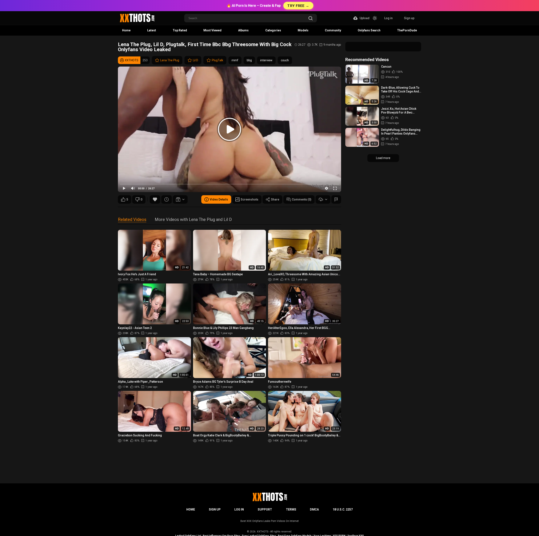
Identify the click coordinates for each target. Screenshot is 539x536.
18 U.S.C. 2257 (343, 509)
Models (303, 30)
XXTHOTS (262, 531)
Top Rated (180, 30)
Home (126, 30)
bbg (249, 60)
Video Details (219, 199)
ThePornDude (407, 30)
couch (285, 60)
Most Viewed (212, 30)
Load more (383, 158)
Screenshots (249, 199)
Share (275, 199)
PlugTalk (217, 60)
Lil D (195, 60)
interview (266, 60)
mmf (235, 60)
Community (333, 30)
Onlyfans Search (369, 30)
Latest (151, 30)
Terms (291, 509)
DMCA (314, 509)
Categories (273, 30)
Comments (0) (301, 199)
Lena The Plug (169, 60)
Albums (243, 30)
